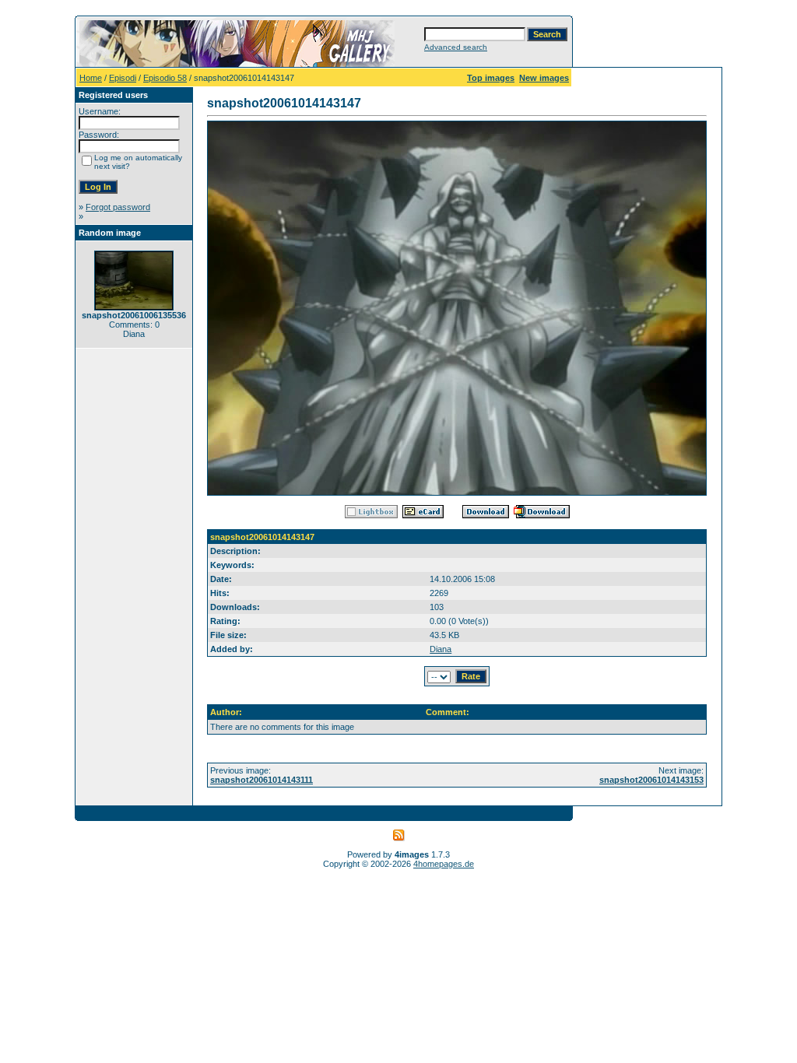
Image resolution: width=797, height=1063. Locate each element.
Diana (440, 649)
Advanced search (455, 47)
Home (90, 77)
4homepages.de (443, 863)
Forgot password (118, 207)
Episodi (122, 77)
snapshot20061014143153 (651, 779)
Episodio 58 (165, 77)
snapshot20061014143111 (261, 779)
